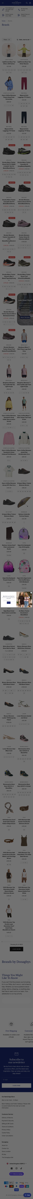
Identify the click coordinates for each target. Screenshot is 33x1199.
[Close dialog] (31, 592)
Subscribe (8, 602)
